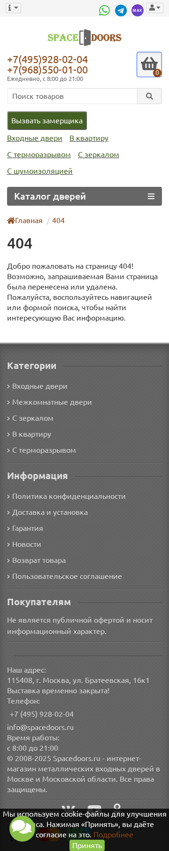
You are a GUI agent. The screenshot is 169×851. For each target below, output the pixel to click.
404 (58, 220)
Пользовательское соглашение (67, 576)
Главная (29, 220)
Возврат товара (39, 560)
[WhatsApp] (105, 10)
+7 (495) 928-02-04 (42, 714)
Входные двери (34, 138)
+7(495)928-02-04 (47, 58)
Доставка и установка (50, 512)
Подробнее (113, 834)
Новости (26, 544)
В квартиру (88, 138)
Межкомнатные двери (52, 402)
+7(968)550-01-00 (47, 69)
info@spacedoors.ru (40, 727)
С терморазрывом (39, 154)
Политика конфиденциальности (69, 496)
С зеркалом (98, 154)
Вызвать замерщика (47, 120)
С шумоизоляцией (40, 171)
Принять (87, 845)
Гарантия (27, 528)
